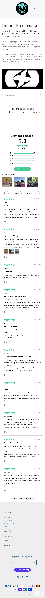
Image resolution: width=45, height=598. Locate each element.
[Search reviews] (5, 193)
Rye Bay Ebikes (14, 594)
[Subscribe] (34, 562)
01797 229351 (9, 541)
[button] (4, 9)
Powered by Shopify (24, 594)
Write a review (22, 169)
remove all (35, 112)
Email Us (7, 545)
